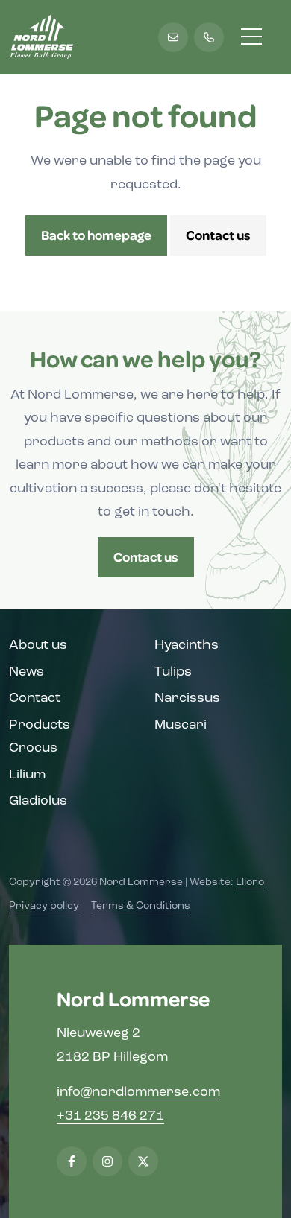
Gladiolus (38, 801)
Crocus (33, 748)
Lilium (27, 775)
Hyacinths (186, 646)
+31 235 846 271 (110, 1116)
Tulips (173, 672)
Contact (34, 698)
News (26, 672)
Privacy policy (44, 906)
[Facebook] (72, 1161)
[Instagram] (107, 1161)
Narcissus (187, 698)
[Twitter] (143, 1161)
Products (39, 725)
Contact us (218, 234)
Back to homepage (96, 234)
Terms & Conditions (140, 906)
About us (38, 646)
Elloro (250, 882)
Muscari (180, 725)
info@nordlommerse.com (138, 1093)
